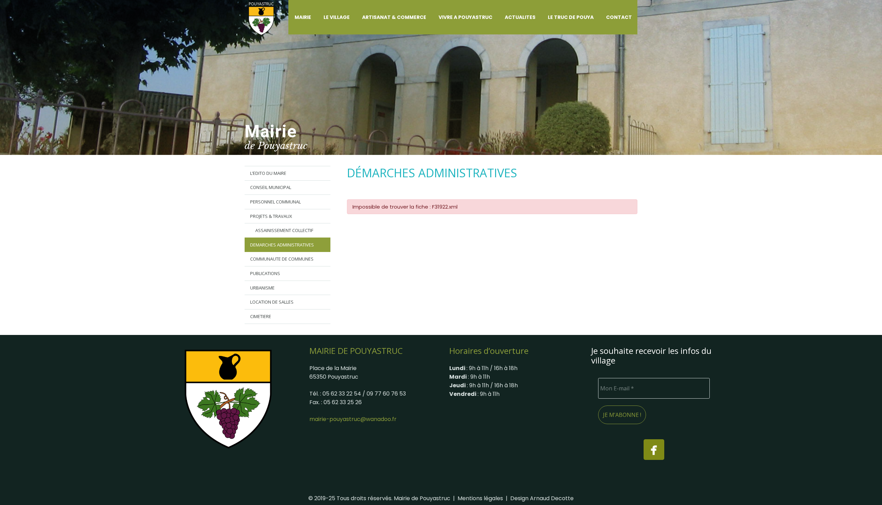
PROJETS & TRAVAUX (271, 216)
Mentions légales (480, 498)
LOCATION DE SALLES (272, 302)
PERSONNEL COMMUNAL (275, 202)
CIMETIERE (260, 316)
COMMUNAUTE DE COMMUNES (282, 259)
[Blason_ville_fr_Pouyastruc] (228, 398)
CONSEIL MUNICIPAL (270, 187)
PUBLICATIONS (265, 273)
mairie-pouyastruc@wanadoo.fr (353, 419)
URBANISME (262, 288)
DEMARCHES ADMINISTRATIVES (282, 245)
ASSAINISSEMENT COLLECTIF (284, 230)
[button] (315, 17)
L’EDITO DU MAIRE (268, 173)
